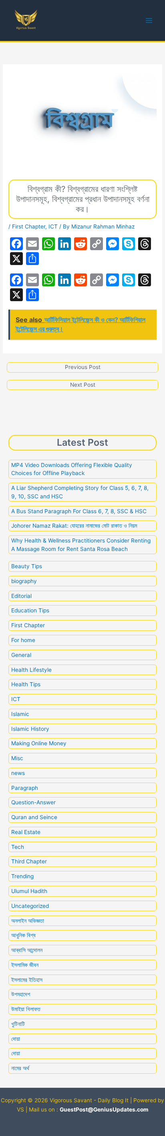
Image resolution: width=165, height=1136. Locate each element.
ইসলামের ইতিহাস (26, 980)
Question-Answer (33, 802)
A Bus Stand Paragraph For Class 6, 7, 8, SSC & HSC (79, 511)
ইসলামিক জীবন (24, 965)
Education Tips (30, 610)
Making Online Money (38, 743)
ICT (53, 226)
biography (24, 581)
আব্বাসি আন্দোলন (26, 950)
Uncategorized (30, 906)
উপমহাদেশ (20, 994)
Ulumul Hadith (29, 891)
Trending (22, 876)
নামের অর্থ (20, 1068)
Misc (17, 758)
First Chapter (28, 226)
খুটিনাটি (18, 1024)
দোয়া (15, 1039)
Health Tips (25, 684)
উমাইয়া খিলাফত (25, 1009)
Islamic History (30, 729)
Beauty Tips (26, 566)
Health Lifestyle (31, 670)
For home (23, 640)
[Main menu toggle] (149, 20)
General (21, 655)
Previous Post (83, 367)
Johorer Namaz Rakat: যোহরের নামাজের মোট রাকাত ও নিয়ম (75, 525)
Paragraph (24, 788)
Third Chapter (29, 861)
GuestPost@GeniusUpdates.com (104, 1109)
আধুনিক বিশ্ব (23, 935)
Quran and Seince (34, 817)
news (18, 773)
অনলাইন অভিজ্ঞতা (27, 921)
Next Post (82, 384)
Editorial (21, 596)
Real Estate (25, 832)
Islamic (20, 714)
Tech (17, 847)
